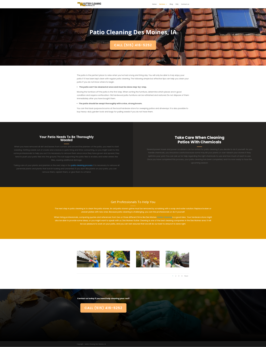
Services (162, 4)
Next (186, 276)
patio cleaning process (82, 165)
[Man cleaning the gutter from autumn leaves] (118, 267)
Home (154, 4)
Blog (171, 4)
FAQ (177, 4)
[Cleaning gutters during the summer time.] (177, 267)
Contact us (185, 4)
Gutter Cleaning (164, 217)
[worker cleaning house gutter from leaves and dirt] (88, 267)
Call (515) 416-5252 (133, 45)
